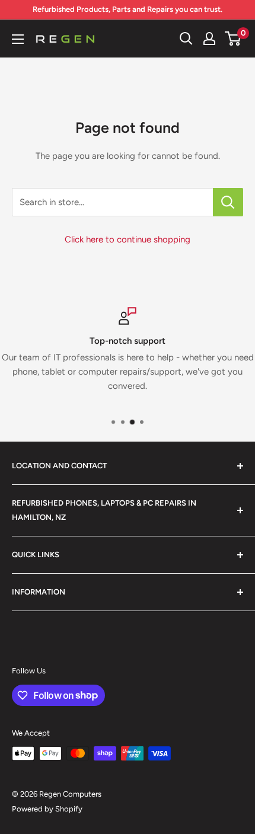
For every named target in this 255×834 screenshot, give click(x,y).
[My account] (209, 38)
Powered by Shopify (47, 808)
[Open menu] (18, 39)
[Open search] (186, 38)
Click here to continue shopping (127, 239)
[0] (233, 38)
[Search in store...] (228, 202)
